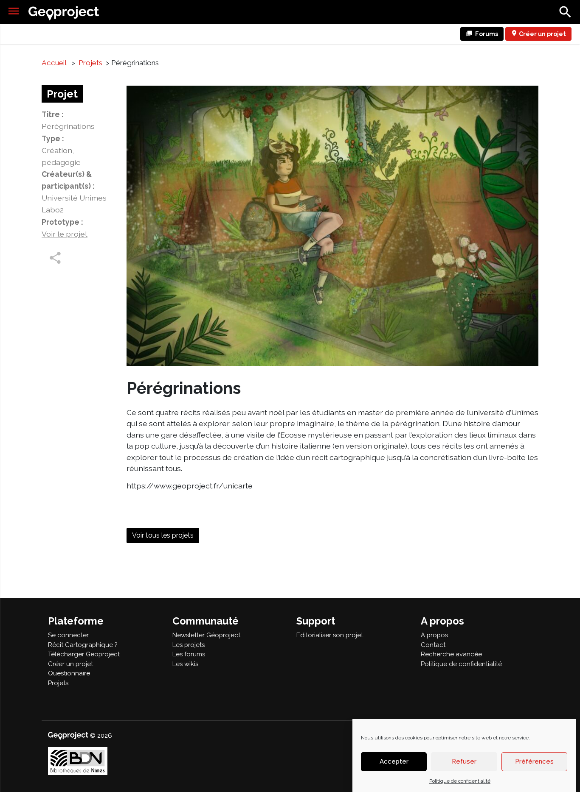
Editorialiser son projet (329, 635)
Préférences (534, 762)
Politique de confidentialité (459, 781)
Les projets (188, 645)
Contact (433, 645)
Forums (486, 33)
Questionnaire (69, 673)
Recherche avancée (451, 654)
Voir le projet (64, 233)
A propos (434, 635)
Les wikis (185, 664)
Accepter (394, 762)
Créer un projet (542, 33)
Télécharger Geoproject (84, 654)
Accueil (54, 63)
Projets (90, 63)
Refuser (464, 762)
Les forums (188, 654)
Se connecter (68, 635)
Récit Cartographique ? (83, 645)
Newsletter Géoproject (206, 635)
